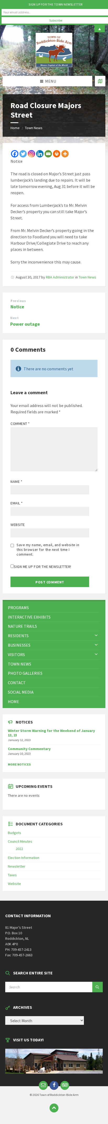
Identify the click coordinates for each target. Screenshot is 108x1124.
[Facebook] (14, 153)
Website (17, 524)
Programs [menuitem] (18, 607)
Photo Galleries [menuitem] (25, 673)
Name (16, 481)
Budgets (14, 832)
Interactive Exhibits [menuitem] (29, 617)
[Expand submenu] (96, 636)
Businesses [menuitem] (19, 645)
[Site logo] (54, 65)
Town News (33, 127)
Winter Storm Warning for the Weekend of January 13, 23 (51, 732)
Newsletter (16, 866)
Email (16, 503)
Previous (18, 301)
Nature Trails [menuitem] (22, 626)
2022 (19, 848)
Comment (20, 423)
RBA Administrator (60, 277)
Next (14, 318)
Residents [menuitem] (18, 635)
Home (15, 127)
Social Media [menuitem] (21, 692)
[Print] (56, 153)
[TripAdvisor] (64, 1085)
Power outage (25, 324)
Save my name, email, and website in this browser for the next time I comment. (48, 549)
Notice (17, 307)
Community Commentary (29, 748)
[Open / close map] (100, 81)
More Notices (19, 764)
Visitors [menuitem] (16, 654)
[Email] (48, 153)
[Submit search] (97, 987)
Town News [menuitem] (19, 664)
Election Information (23, 857)
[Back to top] (54, 1108)
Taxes (12, 875)
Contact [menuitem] (17, 682)
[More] (65, 153)
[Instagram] (31, 153)
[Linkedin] (40, 153)
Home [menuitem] (13, 701)
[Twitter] (23, 153)
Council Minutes (20, 841)
